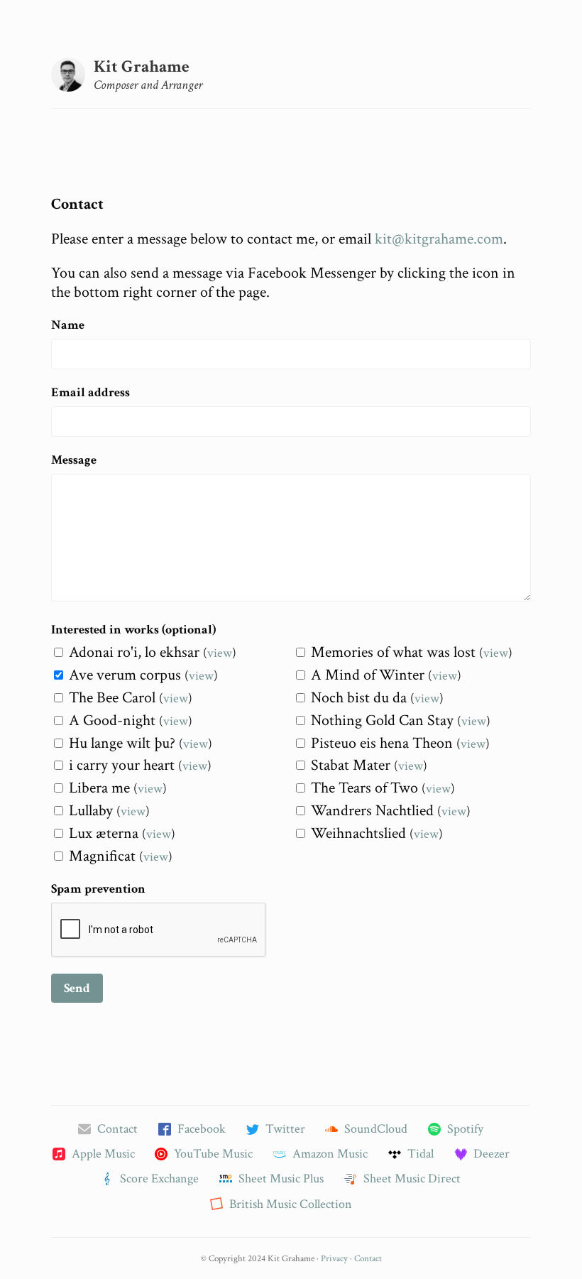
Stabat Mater (350, 765)
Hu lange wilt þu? (122, 743)
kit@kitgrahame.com (439, 239)
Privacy (334, 1258)
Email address (90, 392)
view (219, 653)
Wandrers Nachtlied (372, 810)
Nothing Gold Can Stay (382, 720)
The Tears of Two (364, 788)
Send (77, 988)
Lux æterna (103, 833)
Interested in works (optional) (133, 629)
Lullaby (90, 810)
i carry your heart (121, 765)
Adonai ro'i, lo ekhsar (134, 652)
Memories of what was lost (393, 652)
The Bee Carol (112, 697)
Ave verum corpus (125, 675)
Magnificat (102, 856)
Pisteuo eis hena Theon (381, 743)
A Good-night (112, 720)
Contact (368, 1258)
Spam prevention (98, 888)
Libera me (99, 788)
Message (74, 459)
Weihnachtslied (358, 833)
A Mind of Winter (367, 675)
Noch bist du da (358, 697)
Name (67, 324)
